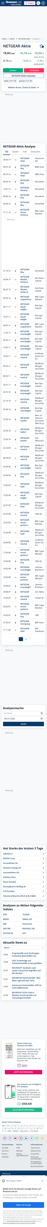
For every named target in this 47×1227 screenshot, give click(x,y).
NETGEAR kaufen (24, 419)
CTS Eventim (8, 891)
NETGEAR (24, 592)
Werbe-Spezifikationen (22, 1155)
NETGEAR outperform (25, 298)
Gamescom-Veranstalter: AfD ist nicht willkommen (26, 986)
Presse (4, 1154)
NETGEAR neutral (24, 356)
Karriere (5, 1151)
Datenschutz (36, 1151)
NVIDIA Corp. (9, 858)
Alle (6, 151)
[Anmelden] (43, 3)
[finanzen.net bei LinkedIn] (26, 1138)
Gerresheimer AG (11, 872)
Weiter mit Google (23, 1205)
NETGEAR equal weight (24, 495)
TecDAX (26, 914)
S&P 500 (6, 928)
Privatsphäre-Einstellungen (36, 1162)
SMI (5, 924)
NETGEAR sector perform (24, 523)
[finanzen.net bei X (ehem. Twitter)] (21, 1138)
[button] (29, 3)
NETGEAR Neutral (24, 189)
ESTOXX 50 (8, 933)
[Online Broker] (14, 4)
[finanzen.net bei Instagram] (5, 1138)
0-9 (8, 1126)
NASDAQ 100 (28, 928)
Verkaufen (35, 151)
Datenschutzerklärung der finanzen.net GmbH (21, 1221)
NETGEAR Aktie (24, 39)
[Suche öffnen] (38, 3)
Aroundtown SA (10, 863)
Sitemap (5, 1157)
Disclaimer (35, 1154)
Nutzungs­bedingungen (36, 1158)
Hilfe (18, 1148)
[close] (42, 1180)
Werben (19, 1151)
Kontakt (5, 1148)
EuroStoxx (34, 1131)
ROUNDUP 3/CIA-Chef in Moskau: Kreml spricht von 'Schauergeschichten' (24, 995)
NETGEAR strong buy (25, 622)
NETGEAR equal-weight (24, 307)
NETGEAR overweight (25, 332)
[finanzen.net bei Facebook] (10, 1138)
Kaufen (15, 151)
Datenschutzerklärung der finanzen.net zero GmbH (19, 1223)
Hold (25, 151)
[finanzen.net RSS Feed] (42, 1138)
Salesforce (8, 853)
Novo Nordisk (9, 882)
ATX (24, 933)
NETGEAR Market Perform (24, 279)
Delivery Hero (9, 877)
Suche (23, 724)
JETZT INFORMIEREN (23, 1072)
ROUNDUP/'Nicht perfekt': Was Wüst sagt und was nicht (26, 979)
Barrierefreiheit (37, 1166)
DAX (5, 914)
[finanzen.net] (14, 2)
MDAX (6, 919)
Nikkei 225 (27, 919)
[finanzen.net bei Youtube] (15, 1138)
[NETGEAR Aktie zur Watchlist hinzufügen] (42, 46)
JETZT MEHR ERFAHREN (23, 1110)
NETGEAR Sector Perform (24, 212)
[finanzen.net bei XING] (31, 1138)
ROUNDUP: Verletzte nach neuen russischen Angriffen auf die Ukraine (26, 971)
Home (4, 39)
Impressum (35, 1148)
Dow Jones (27, 924)
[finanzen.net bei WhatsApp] (37, 1138)
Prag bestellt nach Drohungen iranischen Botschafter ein (25, 954)
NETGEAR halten (24, 430)
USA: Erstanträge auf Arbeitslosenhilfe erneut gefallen (27, 962)
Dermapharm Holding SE (14, 886)
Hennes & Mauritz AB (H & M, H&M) (19, 896)
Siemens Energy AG (12, 867)
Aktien (12, 39)
